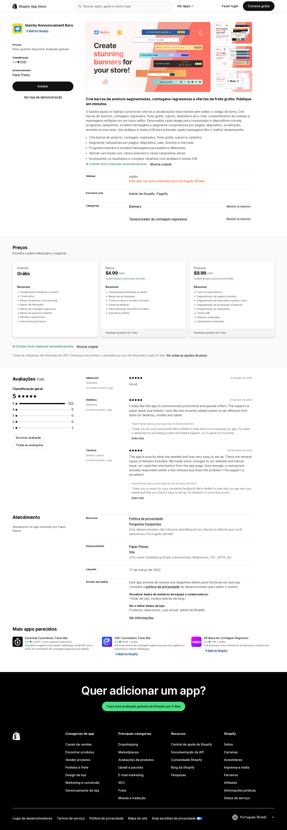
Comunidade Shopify (186, 760)
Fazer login (230, 6)
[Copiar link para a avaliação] (100, 377)
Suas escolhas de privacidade (174, 818)
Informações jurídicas (240, 790)
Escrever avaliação (28, 437)
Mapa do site (137, 818)
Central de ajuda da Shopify (191, 744)
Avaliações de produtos (136, 760)
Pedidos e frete (76, 767)
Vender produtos (77, 760)
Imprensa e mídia (236, 767)
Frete (122, 790)
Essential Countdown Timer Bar (46, 638)
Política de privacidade (146, 519)
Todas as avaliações (29, 445)
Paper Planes (21, 74)
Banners (135, 206)
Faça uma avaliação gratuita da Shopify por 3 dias (143, 706)
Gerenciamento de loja (82, 790)
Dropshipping (128, 744)
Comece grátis (259, 6)
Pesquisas (178, 775)
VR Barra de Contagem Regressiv (226, 638)
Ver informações (141, 618)
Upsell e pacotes (130, 767)
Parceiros (231, 775)
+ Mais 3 (233, 81)
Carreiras (231, 752)
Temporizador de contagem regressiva (158, 219)
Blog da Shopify (182, 767)
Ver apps (183, 6)
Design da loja (75, 775)
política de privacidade (163, 587)
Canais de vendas (78, 744)
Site (132, 552)
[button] (54, 644)
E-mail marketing (131, 775)
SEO (121, 783)
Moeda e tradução (132, 798)
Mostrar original (160, 164)
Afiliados (230, 783)
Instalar (42, 86)
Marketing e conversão (82, 783)
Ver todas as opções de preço (186, 355)
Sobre (228, 744)
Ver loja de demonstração (43, 97)
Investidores (233, 760)
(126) (23, 62)
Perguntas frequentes (145, 524)
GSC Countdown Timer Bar (132, 638)
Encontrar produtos (79, 752)
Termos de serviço (71, 818)
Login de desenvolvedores (32, 818)
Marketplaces (128, 752)
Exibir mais (138, 438)
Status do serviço (237, 798)
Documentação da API (187, 752)
